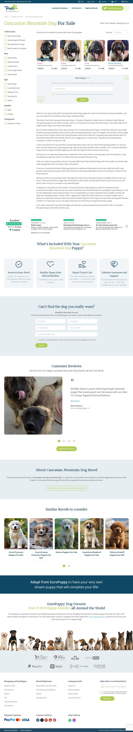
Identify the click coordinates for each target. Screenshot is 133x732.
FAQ (5, 698)
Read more (75, 401)
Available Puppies (115, 8)
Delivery (7, 693)
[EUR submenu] (117, 1)
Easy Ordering (9, 690)
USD (115, 1)
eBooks (38, 693)
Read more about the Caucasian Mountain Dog (66, 488)
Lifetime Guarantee (10, 701)
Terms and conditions (11, 730)
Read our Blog (73, 693)
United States (82, 408)
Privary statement (25, 730)
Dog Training (8, 705)
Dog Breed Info (41, 698)
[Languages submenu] (128, 1)
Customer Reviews (74, 698)
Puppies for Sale (9, 686)
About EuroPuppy (74, 690)
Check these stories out (98, 617)
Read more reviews (66, 449)
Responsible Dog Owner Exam (46, 686)
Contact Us (72, 686)
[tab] (59, 441)
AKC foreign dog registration (45, 690)
